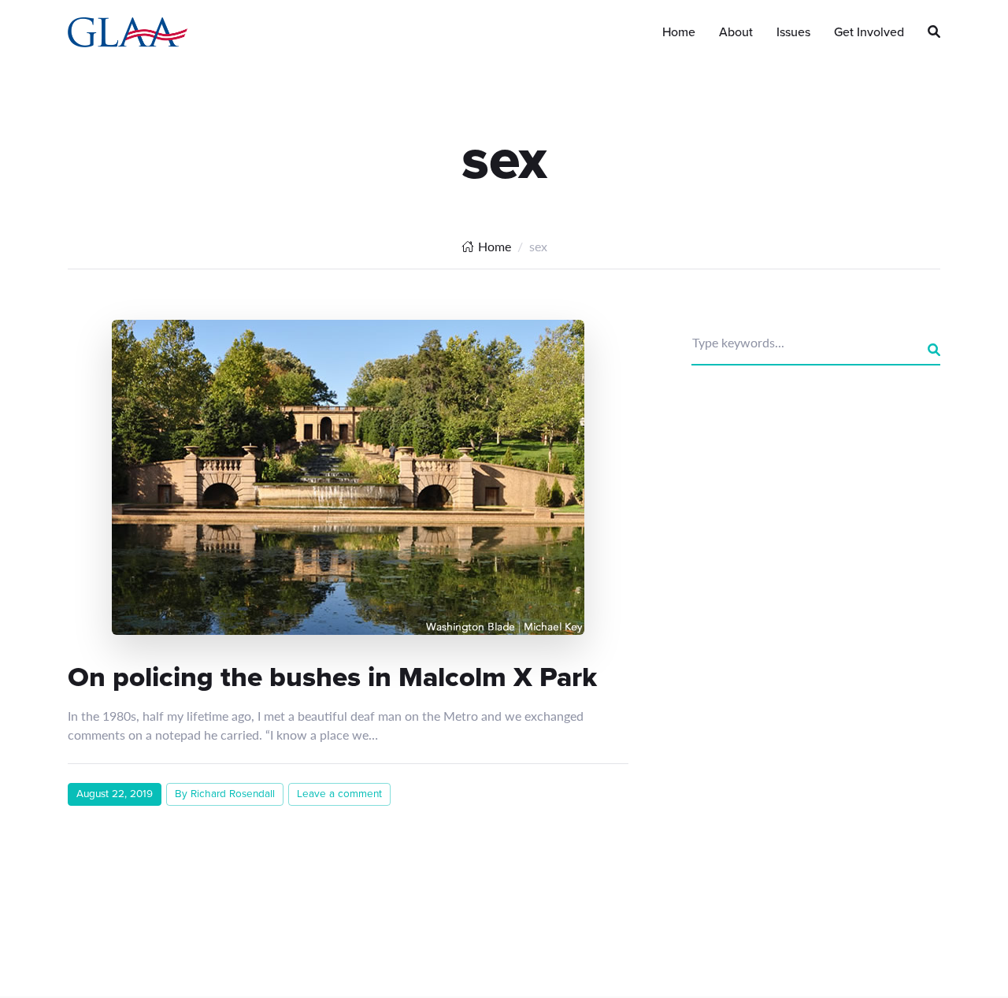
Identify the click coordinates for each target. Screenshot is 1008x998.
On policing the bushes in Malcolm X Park (332, 676)
